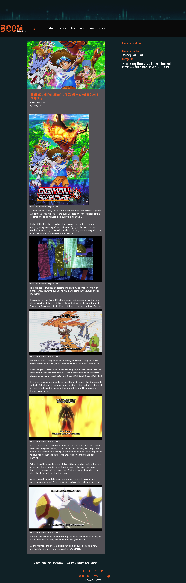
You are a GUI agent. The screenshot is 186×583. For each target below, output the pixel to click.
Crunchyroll (75, 549)
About (51, 28)
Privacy (97, 576)
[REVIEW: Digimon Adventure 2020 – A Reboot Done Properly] (66, 65)
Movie (132, 68)
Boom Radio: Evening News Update (50, 563)
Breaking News (133, 63)
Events (125, 67)
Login (108, 576)
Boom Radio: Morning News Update (80, 563)
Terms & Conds (82, 576)
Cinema (148, 65)
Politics (161, 67)
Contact (62, 28)
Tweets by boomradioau (132, 55)
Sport (167, 67)
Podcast (102, 28)
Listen (73, 28)
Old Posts (153, 67)
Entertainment (161, 64)
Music (83, 28)
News (92, 28)
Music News (140, 67)
